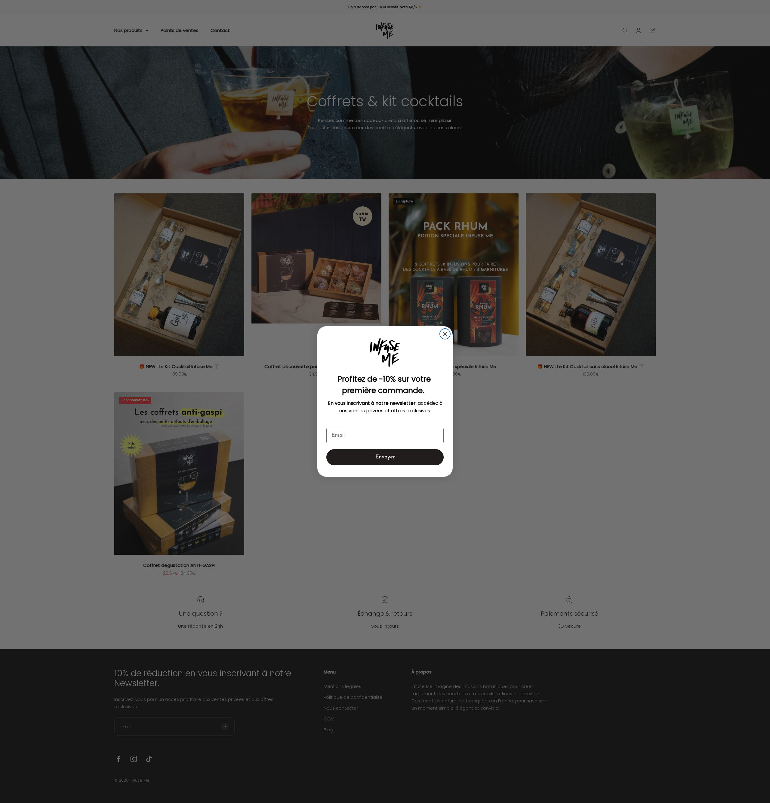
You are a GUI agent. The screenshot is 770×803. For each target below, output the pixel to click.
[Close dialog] (445, 334)
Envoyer (385, 457)
